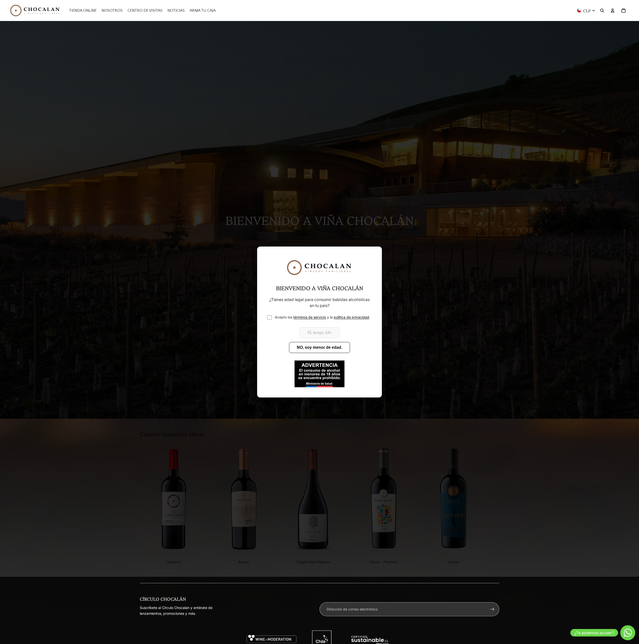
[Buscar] (602, 10)
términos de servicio (309, 317)
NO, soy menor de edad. (319, 347)
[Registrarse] (492, 609)
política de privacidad (351, 317)
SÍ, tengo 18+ (319, 332)
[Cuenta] (612, 10)
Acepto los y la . (322, 317)
